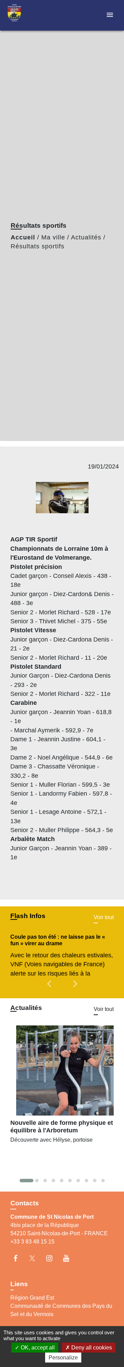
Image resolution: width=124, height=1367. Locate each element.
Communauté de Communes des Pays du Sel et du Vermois (61, 1310)
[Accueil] (31, 15)
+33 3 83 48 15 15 (32, 1242)
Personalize (63, 1357)
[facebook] (18, 1258)
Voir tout (104, 917)
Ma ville (53, 237)
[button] (50, 988)
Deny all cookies (91, 1347)
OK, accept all (37, 1347)
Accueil (23, 237)
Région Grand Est (32, 1298)
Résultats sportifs (37, 246)
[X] (35, 1258)
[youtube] (69, 1258)
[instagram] (52, 1258)
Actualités (86, 237)
